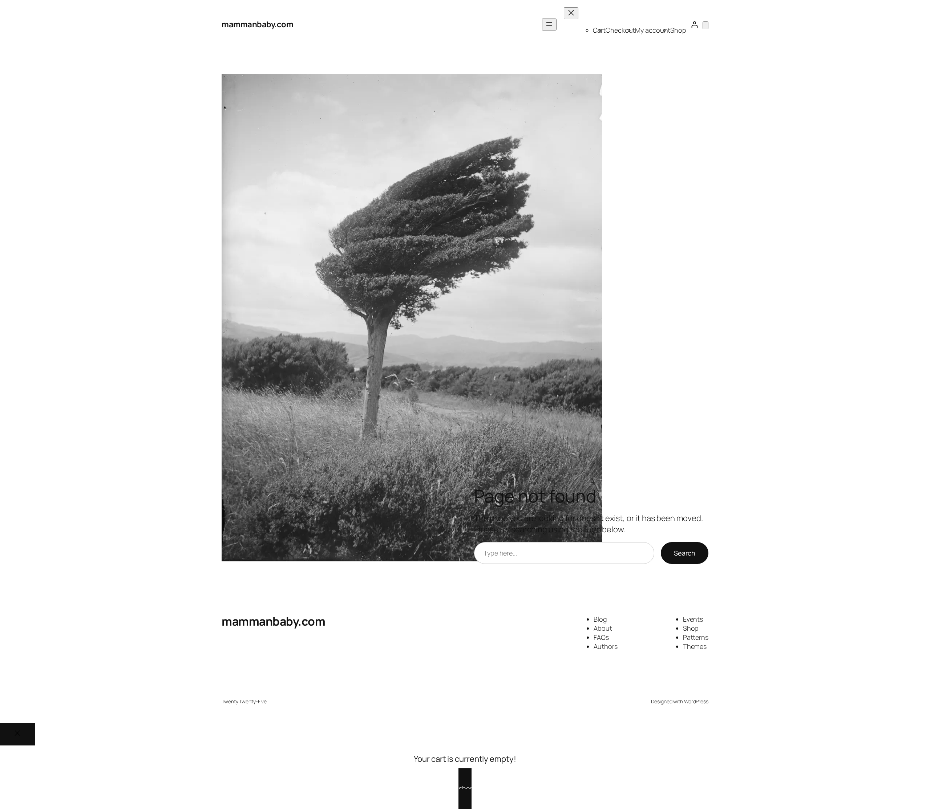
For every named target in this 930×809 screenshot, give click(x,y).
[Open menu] (549, 25)
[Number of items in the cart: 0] (705, 25)
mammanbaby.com (257, 24)
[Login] (694, 24)
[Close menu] (571, 13)
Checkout (620, 30)
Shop (678, 30)
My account (652, 30)
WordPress (696, 701)
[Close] (17, 734)
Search (684, 553)
